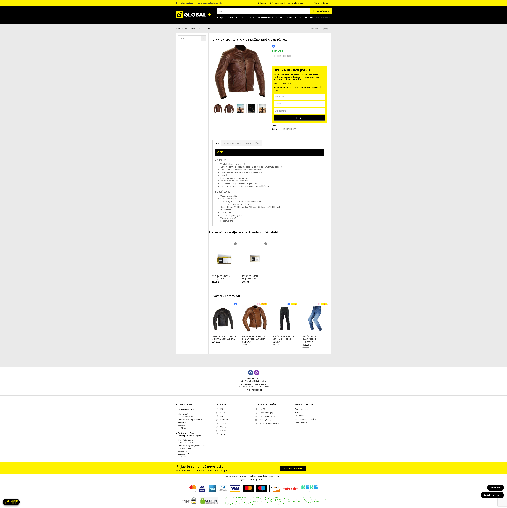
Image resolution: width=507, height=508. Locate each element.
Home (179, 28)
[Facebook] (250, 372)
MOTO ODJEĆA (190, 28)
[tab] (216, 143)
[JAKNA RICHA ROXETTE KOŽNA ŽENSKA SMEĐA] (254, 318)
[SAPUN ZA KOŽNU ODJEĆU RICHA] (224, 258)
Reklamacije (299, 416)
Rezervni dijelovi (264, 17)
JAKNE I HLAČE (205, 28)
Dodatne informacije (232, 143)
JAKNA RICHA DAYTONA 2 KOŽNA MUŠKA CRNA (224, 337)
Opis (217, 143)
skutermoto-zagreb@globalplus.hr (191, 445)
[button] (11, 502)
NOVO (289, 17)
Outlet (310, 17)
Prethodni (314, 28)
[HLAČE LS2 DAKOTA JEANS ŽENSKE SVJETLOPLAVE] (315, 318)
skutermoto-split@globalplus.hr (190, 419)
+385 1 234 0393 (187, 443)
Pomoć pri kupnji (266, 413)
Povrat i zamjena (301, 409)
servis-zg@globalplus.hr (187, 448)
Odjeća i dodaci (235, 17)
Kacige (220, 17)
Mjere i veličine (253, 143)
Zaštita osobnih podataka (270, 423)
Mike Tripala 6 (183, 414)
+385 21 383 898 (247, 387)
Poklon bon (495, 487)
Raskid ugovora (301, 422)
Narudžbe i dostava (267, 416)
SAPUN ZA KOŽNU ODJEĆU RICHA (221, 277)
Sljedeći (325, 28)
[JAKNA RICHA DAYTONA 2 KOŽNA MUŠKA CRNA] (224, 318)
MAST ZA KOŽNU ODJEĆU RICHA (250, 277)
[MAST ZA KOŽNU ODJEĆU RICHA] (254, 258)
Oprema (279, 17)
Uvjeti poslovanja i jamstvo (305, 419)
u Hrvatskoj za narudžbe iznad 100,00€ (200, 3)
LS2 (221, 409)
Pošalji (299, 118)
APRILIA (223, 423)
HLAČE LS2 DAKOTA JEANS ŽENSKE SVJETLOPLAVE (312, 339)
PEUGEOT (224, 420)
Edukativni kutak (323, 17)
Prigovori (298, 412)
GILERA (223, 434)
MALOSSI (224, 416)
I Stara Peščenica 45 (185, 440)
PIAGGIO (223, 431)
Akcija (299, 17)
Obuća (250, 17)
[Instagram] (256, 372)
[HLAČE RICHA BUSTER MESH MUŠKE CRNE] (284, 318)
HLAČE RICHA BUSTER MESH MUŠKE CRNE (283, 337)
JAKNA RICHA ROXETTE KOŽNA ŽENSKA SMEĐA (253, 337)
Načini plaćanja (266, 420)
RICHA (222, 413)
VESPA (223, 427)
